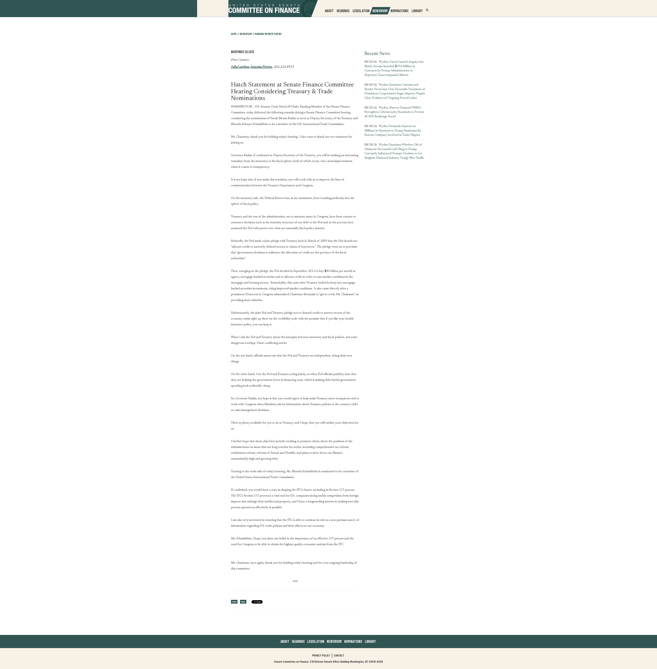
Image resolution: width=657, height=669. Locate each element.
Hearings (343, 10)
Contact (339, 655)
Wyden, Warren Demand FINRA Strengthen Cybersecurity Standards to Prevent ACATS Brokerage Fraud (394, 112)
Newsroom (334, 641)
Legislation (361, 10)
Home (234, 33)
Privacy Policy (321, 655)
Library (417, 10)
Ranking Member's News (268, 33)
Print (234, 602)
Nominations (400, 10)
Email (243, 602)
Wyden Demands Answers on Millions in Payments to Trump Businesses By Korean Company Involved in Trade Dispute (392, 131)
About (284, 641)
